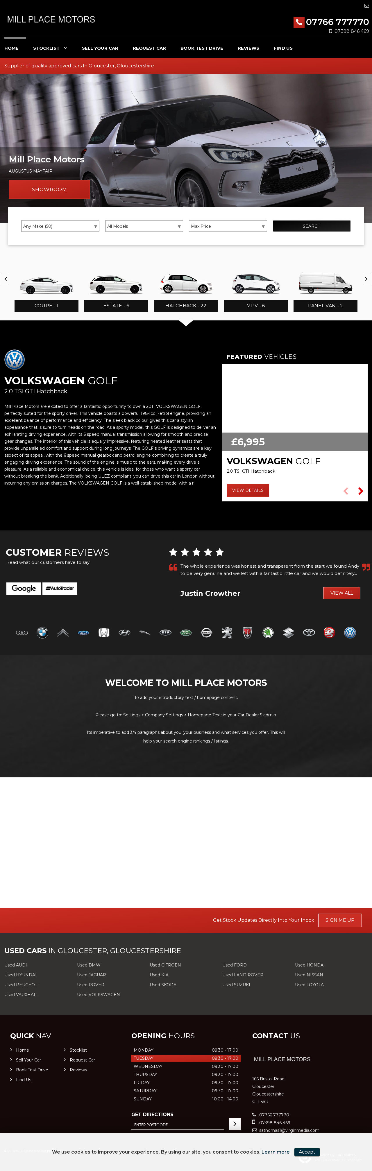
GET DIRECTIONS (152, 1114)
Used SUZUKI (236, 984)
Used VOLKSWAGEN (98, 994)
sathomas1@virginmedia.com (288, 1130)
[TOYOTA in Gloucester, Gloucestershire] (309, 633)
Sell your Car (100, 48)
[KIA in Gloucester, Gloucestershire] (165, 633)
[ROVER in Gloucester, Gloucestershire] (247, 633)
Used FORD (234, 965)
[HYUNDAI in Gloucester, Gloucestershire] (124, 633)
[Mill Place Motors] (50, 19)
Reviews (248, 48)
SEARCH (312, 226)
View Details (248, 490)
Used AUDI (15, 965)
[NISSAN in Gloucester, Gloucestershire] (206, 633)
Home (11, 48)
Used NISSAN (309, 975)
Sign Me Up (340, 920)
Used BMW (89, 965)
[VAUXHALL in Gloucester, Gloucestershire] (329, 633)
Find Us (283, 48)
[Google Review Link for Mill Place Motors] (23, 588)
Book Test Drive (201, 48)
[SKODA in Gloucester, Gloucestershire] (268, 633)
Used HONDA (309, 965)
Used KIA (159, 975)
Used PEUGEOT (20, 984)
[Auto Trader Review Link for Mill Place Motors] (59, 588)
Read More (192, 580)
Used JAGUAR (91, 975)
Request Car (149, 48)
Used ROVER (90, 984)
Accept (307, 1152)
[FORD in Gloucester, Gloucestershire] (83, 633)
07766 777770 (337, 22)
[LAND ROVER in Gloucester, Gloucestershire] (186, 633)
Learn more (276, 1152)
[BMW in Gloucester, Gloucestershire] (42, 633)
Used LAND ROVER (242, 975)
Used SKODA (163, 984)
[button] (361, 491)
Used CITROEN (165, 965)
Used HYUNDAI (20, 975)
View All (341, 593)
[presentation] (5, 279)
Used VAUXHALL (21, 994)
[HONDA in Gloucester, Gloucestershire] (104, 633)
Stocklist (46, 48)
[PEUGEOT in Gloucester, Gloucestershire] (227, 633)
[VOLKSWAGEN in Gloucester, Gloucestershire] (350, 633)
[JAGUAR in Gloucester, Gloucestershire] (145, 633)
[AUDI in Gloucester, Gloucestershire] (22, 633)
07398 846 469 (352, 31)
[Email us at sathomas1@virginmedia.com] (367, 5)
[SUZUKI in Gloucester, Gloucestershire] (288, 633)
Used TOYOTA (309, 984)
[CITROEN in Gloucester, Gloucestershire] (63, 633)
